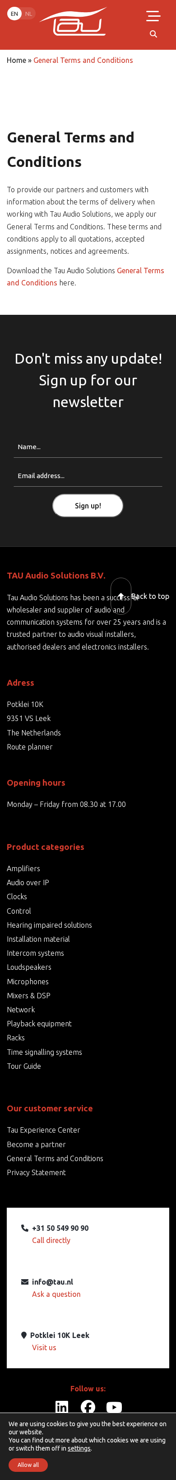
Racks (16, 1038)
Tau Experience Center (43, 1130)
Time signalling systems (44, 1052)
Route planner (30, 747)
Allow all (28, 1465)
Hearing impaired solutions (49, 925)
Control (19, 911)
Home (16, 60)
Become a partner (36, 1144)
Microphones (28, 981)
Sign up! (88, 506)
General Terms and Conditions (55, 1158)
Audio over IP (28, 882)
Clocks (17, 896)
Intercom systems (35, 953)
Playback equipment (39, 1024)
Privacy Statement (36, 1172)
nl (28, 13)
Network (21, 1010)
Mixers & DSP (29, 995)
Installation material (38, 939)
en (14, 13)
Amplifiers (23, 868)
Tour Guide (24, 1066)
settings (79, 1448)
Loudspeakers (29, 967)
